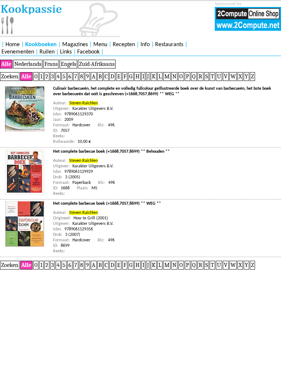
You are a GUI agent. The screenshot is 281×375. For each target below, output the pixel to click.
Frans (51, 64)
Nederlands (27, 64)
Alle (6, 64)
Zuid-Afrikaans (97, 64)
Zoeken (9, 76)
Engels (68, 64)
